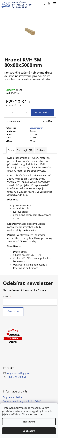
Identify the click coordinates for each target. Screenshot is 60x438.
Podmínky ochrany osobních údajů (22, 401)
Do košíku (44, 112)
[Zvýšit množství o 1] (26, 112)
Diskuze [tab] (41, 150)
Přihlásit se (13, 311)
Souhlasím (29, 430)
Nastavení (29, 421)
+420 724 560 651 (16, 377)
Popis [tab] (11, 150)
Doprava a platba (12, 397)
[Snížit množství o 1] (12, 112)
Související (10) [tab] (25, 150)
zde (41, 414)
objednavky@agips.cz (19, 373)
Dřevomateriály (36, 128)
